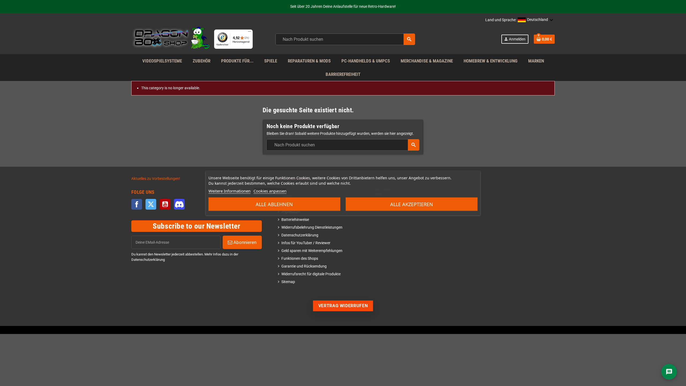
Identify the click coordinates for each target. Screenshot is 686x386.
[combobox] (345, 39)
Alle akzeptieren (411, 204)
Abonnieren (244, 242)
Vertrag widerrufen (343, 305)
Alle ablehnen (274, 204)
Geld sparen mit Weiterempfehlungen (311, 250)
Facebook (136, 204)
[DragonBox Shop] (170, 39)
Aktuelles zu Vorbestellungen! (155, 178)
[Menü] (249, 32)
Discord (179, 204)
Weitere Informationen (229, 191)
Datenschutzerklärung (299, 235)
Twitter (151, 204)
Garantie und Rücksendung (304, 266)
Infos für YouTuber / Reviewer (305, 243)
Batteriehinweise (295, 219)
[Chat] (669, 372)
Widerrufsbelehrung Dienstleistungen (311, 227)
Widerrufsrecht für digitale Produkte (311, 274)
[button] (535, 20)
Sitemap (288, 282)
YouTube (165, 204)
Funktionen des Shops (299, 258)
